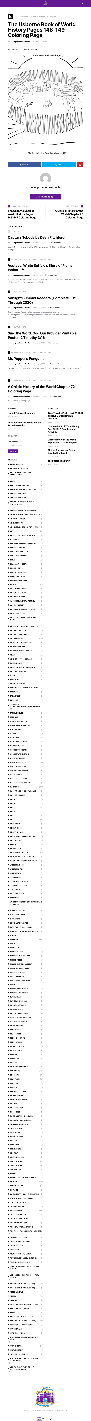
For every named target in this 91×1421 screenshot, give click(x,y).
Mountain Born (17, 976)
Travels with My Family (20, 1254)
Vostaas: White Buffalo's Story (24, 1304)
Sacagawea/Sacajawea (21, 1120)
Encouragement (17, 684)
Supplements (16, 1210)
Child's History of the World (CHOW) (23, 618)
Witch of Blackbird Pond (21, 1325)
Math (12, 943)
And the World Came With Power (25, 515)
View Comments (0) (44, 197)
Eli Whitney (15, 679)
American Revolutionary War (23, 511)
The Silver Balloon (18, 1223)
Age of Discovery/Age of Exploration (21, 474)
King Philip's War (17, 894)
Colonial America (18, 630)
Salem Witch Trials (19, 1124)
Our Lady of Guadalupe (20, 1017)
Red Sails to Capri (18, 1091)
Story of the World (19, 1202)
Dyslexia (14, 675)
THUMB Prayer (16, 1246)
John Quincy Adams (19, 881)
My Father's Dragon (19, 989)
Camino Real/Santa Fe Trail (22, 601)
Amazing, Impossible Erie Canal (24, 489)
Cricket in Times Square (21, 659)
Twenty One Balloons (20, 1262)
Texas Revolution (18, 1215)
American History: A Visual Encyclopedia (22, 503)
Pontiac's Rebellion (19, 1067)
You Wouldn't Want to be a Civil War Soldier (24, 1359)
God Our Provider (18, 762)
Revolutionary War (19, 1100)
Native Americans (18, 1005)
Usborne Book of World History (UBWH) (24, 1267)
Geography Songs (18, 742)
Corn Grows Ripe (17, 647)
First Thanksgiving (18, 721)
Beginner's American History (23, 543)
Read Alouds (16, 1079)
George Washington (19, 754)
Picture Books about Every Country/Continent (61, 451)
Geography (15, 738)
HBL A (12, 799)
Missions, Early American (21, 964)
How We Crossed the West (22, 857)
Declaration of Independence (23, 667)
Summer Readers (17, 1206)
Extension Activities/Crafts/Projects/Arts (25, 705)
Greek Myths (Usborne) (20, 783)
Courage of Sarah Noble (21, 651)
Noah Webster (16, 1009)
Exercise (14, 700)
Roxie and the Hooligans (21, 1116)
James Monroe (16, 869)
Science (13, 1141)
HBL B (12, 803)
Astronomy (15, 539)
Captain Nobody (17, 605)
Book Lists (15, 584)
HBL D (12, 811)
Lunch (13, 935)
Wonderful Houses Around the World (24, 1338)
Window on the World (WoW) (23, 1321)
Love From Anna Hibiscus (21, 927)
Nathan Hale (16, 997)
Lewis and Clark (17, 911)
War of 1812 (15, 1312)
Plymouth (14, 1058)
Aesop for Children (19, 468)
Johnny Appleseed (18, 885)
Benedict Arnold (17, 547)
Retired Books (16, 1095)
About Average (17, 464)
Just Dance (15, 889)
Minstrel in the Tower (20, 956)
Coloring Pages (17, 638)
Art (11, 531)
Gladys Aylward (17, 758)
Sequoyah (14, 1153)
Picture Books (16, 1050)
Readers (14, 1083)
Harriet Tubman (17, 795)
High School (15, 840)
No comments (56, 243)
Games (13, 733)
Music (13, 985)
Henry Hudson (16, 828)
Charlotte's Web (17, 613)
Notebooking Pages (19, 1013)
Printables (15, 1071)
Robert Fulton (16, 1108)
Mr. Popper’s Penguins (26, 358)
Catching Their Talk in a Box (23, 609)
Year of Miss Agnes (19, 1354)
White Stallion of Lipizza (21, 1317)
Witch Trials (16, 1329)
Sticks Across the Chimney (22, 1198)
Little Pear (15, 919)
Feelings (14, 717)
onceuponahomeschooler (20, 42)
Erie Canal (15, 692)
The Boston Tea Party (59, 460)
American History (18, 498)
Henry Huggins (17, 832)
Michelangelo (16, 948)
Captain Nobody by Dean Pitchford (36, 237)
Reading (13, 1087)
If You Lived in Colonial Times (23, 861)
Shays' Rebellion (17, 1157)
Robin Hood (15, 1112)
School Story (16, 1136)
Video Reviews (16, 1292)
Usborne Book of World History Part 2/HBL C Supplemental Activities (64, 429)
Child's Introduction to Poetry (24, 626)
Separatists (15, 1149)
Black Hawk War (17, 576)
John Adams (15, 877)
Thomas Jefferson (18, 1237)
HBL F (12, 816)
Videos (13, 1296)
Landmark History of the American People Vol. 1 (26, 903)
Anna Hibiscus (16, 523)
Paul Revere (15, 1030)
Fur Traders (15, 729)
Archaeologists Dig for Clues (24, 527)
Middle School (17, 952)
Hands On (14, 787)
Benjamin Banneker (19, 552)
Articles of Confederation (22, 535)
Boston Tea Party (18, 593)
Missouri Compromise (20, 968)
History (13, 844)
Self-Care (14, 1145)
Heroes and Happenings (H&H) (23, 836)
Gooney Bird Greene (19, 770)
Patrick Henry (16, 1026)
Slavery (14, 1173)
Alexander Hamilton (19, 485)
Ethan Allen (15, 696)
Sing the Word (16, 1161)
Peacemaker (15, 1034)
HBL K (12, 820)
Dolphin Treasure (18, 671)
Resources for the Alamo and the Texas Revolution (24, 424)
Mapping (14, 939)
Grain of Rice (16, 774)
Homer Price (15, 848)
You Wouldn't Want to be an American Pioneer (22, 1368)
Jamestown (15, 873)
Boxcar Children (17, 597)
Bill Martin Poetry (18, 564)
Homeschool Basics (19, 853)
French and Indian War (20, 725)
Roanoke (14, 1104)
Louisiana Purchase (19, 923)
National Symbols (18, 1001)
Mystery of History (19, 993)
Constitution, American (21, 643)
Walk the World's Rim (19, 1308)
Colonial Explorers (19, 634)
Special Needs (16, 1186)
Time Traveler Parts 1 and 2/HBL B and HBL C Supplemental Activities (65, 416)
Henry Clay (15, 824)
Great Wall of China (19, 779)
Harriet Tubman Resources (21, 413)
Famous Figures (17, 713)
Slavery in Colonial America (23, 1178)
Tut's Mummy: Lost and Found (23, 1258)
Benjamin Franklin (18, 556)
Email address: (13, 442)
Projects (14, 1075)
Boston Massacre (18, 589)
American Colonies (19, 494)
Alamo (13, 481)
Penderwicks (16, 1042)
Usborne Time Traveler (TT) (22, 1284)
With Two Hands (17, 1333)
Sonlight (14, 1182)
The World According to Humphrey (26, 1231)
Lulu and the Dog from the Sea (24, 931)
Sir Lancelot (16, 1169)
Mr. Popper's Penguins (20, 980)
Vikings (13, 1300)
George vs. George (18, 750)
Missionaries (16, 960)
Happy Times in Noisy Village (23, 791)
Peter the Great (17, 1046)
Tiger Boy (14, 1250)
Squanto (14, 1190)
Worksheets (15, 1346)
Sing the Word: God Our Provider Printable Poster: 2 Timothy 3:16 (42, 335)
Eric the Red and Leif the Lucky (24, 688)
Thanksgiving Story (19, 1219)
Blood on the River (18, 580)
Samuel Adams (16, 1128)
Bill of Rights (16, 568)
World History (17, 1350)
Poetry (13, 1063)
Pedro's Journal (17, 1038)
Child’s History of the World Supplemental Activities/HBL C (63, 441)
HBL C (12, 807)
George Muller (17, 746)
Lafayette (14, 898)
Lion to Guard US (17, 915)
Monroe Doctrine (18, 972)
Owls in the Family (18, 1021)
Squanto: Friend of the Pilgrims (24, 1194)
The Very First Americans (21, 1227)
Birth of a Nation (18, 572)
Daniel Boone (16, 663)
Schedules (15, 1132)
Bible (12, 560)
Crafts (13, 655)
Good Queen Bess (18, 766)
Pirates (13, 1054)
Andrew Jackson (17, 519)
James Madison (17, 865)
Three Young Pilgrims (20, 1242)
